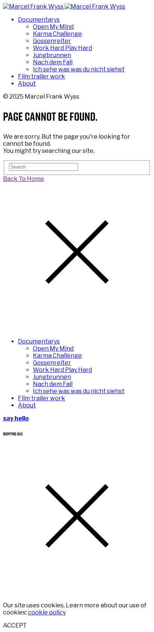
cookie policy (47, 612)
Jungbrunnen (52, 55)
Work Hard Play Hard (62, 48)
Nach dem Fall (53, 62)
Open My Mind (53, 26)
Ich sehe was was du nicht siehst (78, 69)
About (27, 83)
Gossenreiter (52, 40)
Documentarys (39, 19)
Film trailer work (41, 76)
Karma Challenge (57, 33)
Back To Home (23, 178)
